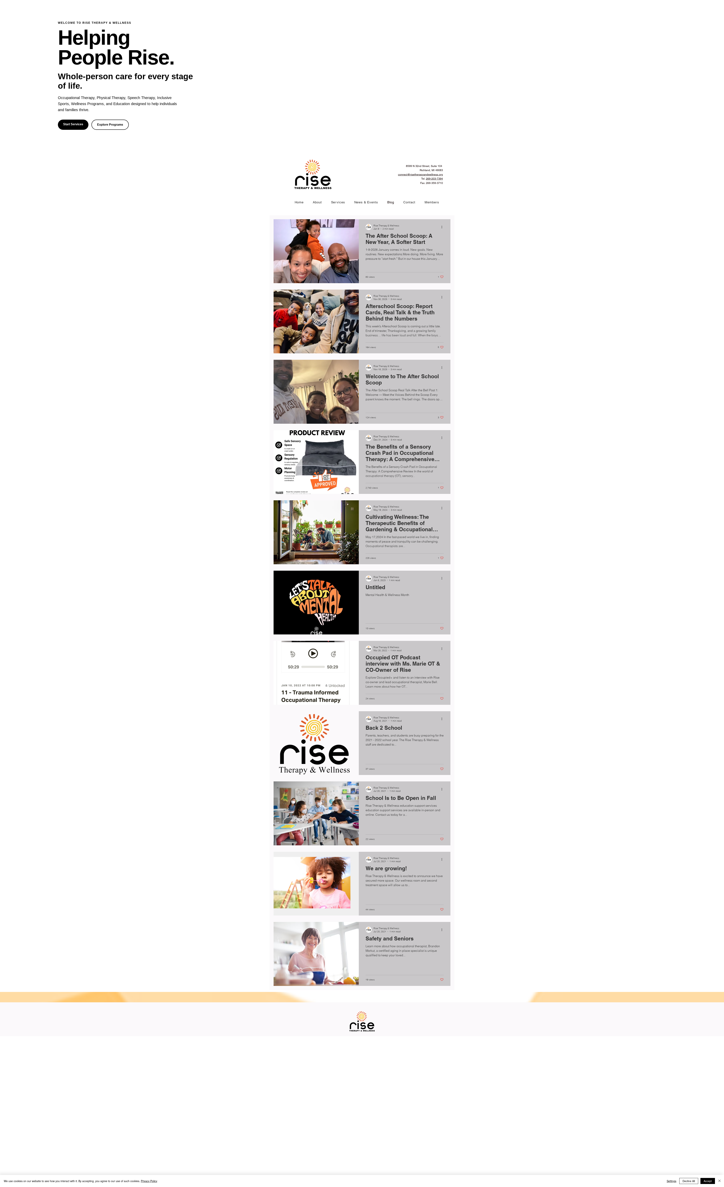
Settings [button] (671, 1181)
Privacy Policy (149, 1181)
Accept (708, 1181)
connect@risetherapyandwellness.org (420, 174)
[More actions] (443, 227)
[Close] (719, 1181)
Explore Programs (110, 124)
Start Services (73, 124)
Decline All (689, 1181)
